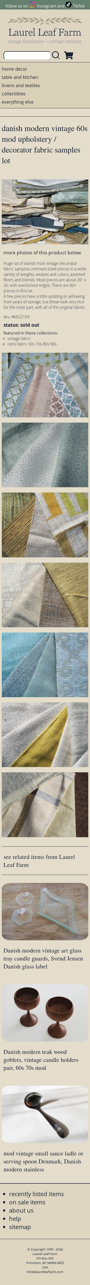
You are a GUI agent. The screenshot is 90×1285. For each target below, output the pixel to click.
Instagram (46, 6)
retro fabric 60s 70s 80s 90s (32, 344)
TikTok (78, 6)
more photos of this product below (42, 252)
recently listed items (36, 1194)
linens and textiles (21, 85)
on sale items (27, 1202)
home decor (14, 69)
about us (21, 1210)
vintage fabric (19, 338)
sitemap (20, 1227)
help (15, 1218)
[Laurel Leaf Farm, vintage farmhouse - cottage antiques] (45, 30)
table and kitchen (20, 77)
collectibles (14, 94)
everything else (18, 102)
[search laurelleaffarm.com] (57, 55)
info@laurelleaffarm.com (44, 1272)
